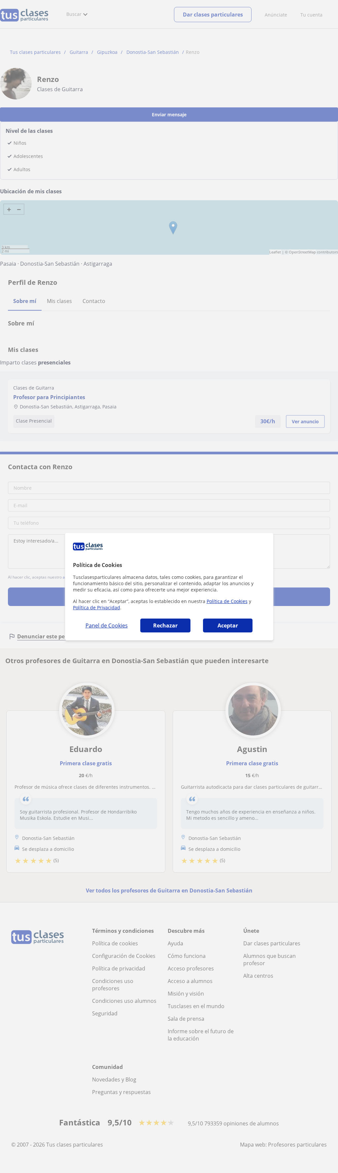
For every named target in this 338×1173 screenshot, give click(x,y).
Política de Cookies (227, 601)
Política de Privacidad (96, 607)
